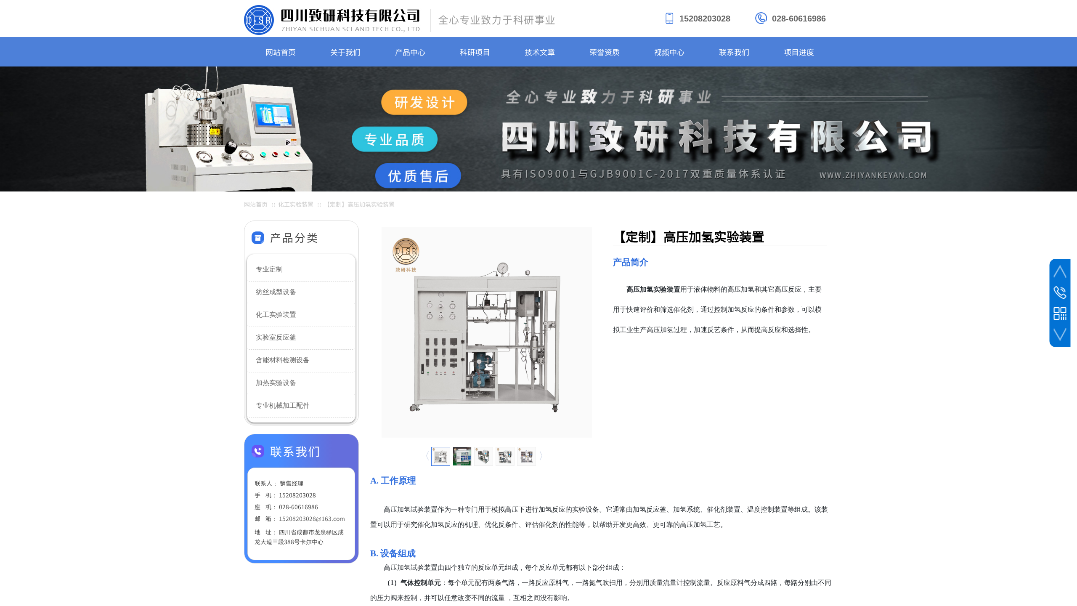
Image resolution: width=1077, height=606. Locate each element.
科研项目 (475, 51)
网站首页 (280, 51)
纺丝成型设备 (276, 291)
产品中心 (410, 51)
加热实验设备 (276, 382)
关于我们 (345, 51)
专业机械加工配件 (283, 405)
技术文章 (540, 51)
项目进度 (799, 51)
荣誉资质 (604, 51)
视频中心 (669, 51)
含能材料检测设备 (283, 360)
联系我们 (734, 51)
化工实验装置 (276, 314)
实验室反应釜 (276, 337)
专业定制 (269, 269)
